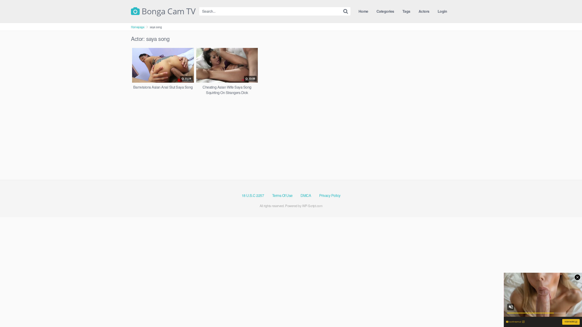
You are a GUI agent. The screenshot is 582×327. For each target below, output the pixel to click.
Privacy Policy (330, 195)
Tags (406, 11)
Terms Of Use (282, 195)
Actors (424, 11)
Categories (385, 11)
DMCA (306, 195)
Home (363, 11)
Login (442, 11)
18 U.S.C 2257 (253, 195)
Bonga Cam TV (167, 11)
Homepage (137, 27)
